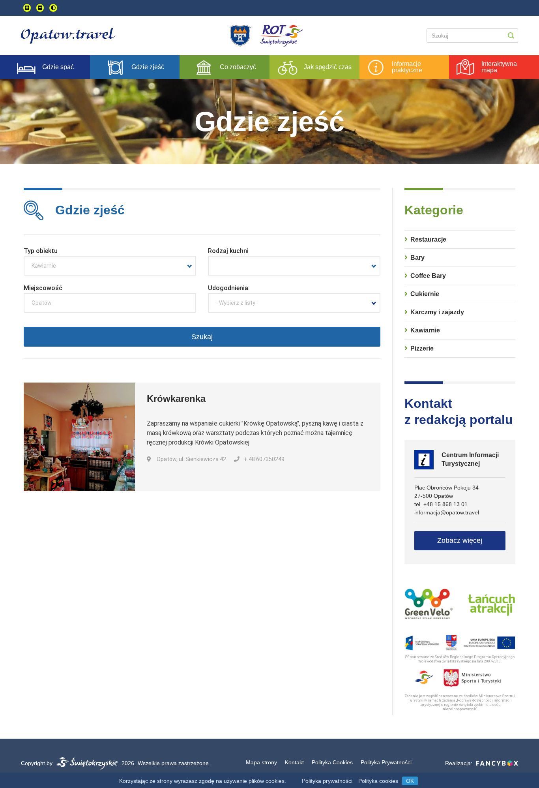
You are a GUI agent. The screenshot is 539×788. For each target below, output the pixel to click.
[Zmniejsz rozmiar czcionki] (40, 8)
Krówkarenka (176, 398)
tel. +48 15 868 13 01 (441, 504)
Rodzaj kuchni (228, 251)
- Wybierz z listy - (237, 303)
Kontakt (294, 762)
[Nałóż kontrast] (53, 8)
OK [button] (410, 781)
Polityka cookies (378, 781)
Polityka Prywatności (386, 762)
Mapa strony (261, 762)
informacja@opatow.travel (446, 512)
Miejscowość (43, 288)
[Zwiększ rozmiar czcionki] (27, 8)
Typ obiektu (41, 251)
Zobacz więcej (459, 540)
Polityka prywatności (327, 781)
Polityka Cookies (332, 762)
